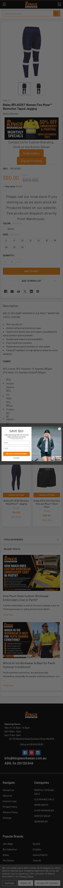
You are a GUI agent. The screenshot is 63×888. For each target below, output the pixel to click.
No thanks (16, 458)
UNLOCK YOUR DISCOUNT (16, 454)
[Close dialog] (59, 428)
